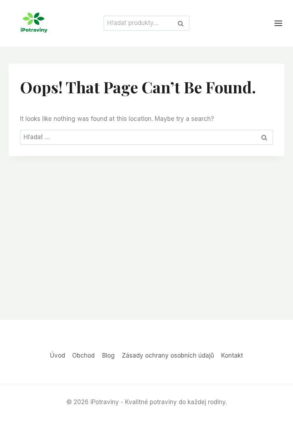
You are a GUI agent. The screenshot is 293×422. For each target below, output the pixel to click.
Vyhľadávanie (182, 23)
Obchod (83, 355)
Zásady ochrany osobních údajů (168, 355)
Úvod (57, 355)
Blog (108, 355)
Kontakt (232, 355)
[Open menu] (282, 23)
